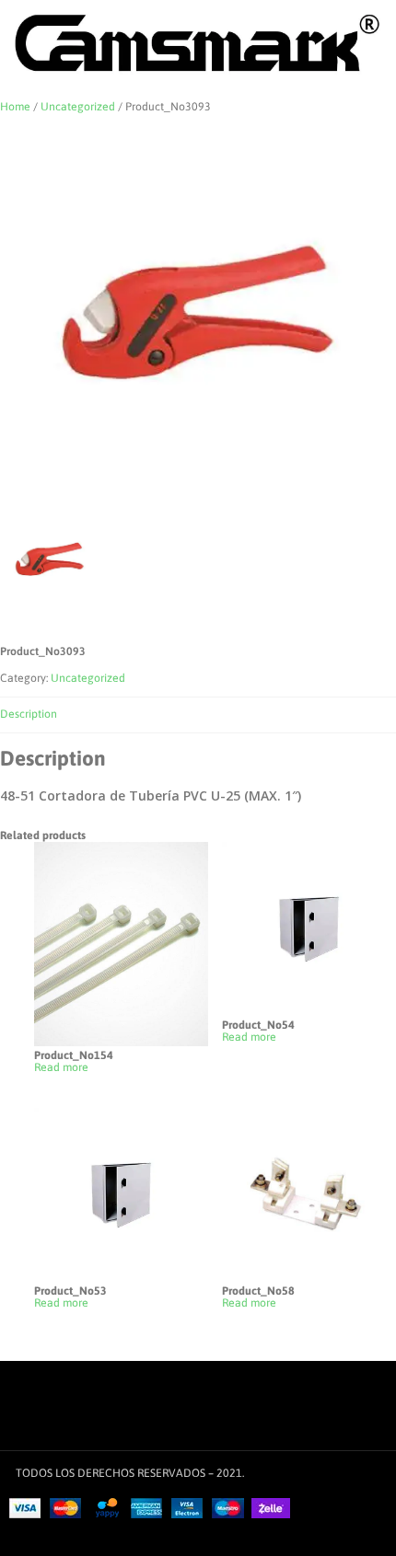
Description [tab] (28, 714)
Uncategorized (78, 106)
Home (15, 106)
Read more (61, 1068)
